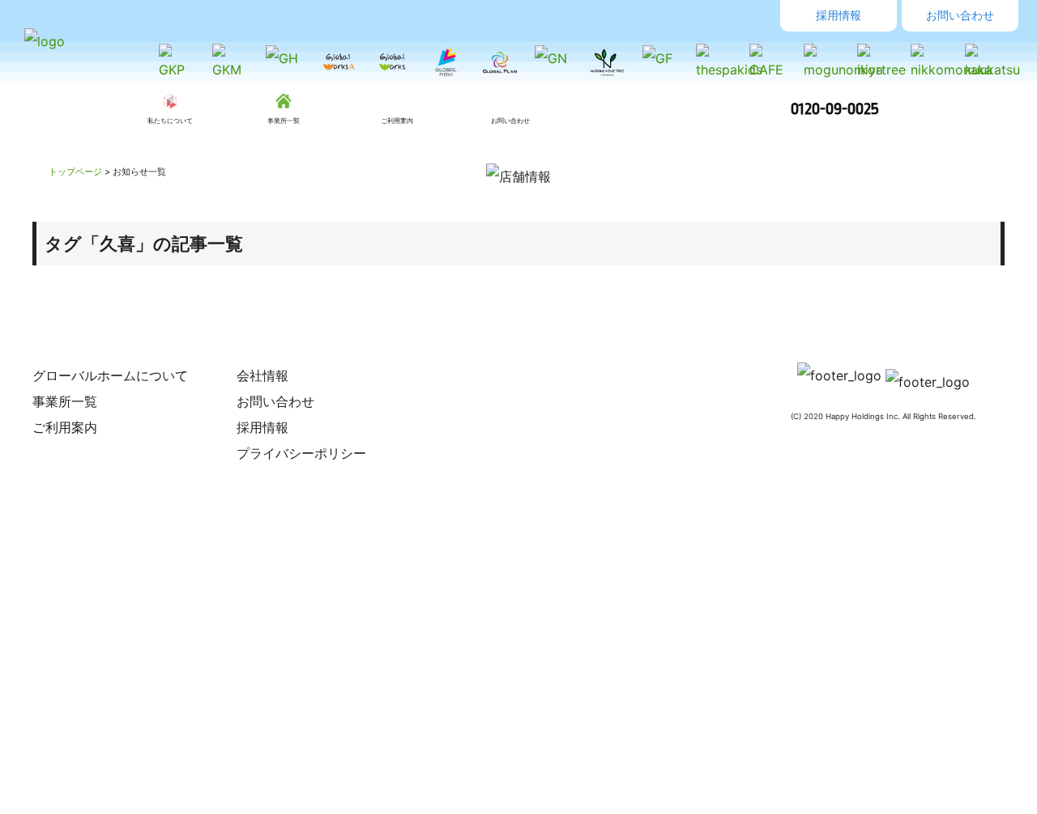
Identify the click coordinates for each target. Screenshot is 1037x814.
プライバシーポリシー (301, 453)
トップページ (75, 171)
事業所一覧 (64, 401)
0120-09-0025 (835, 109)
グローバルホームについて (110, 375)
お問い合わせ (960, 15)
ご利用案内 (64, 427)
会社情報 (262, 375)
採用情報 (838, 15)
